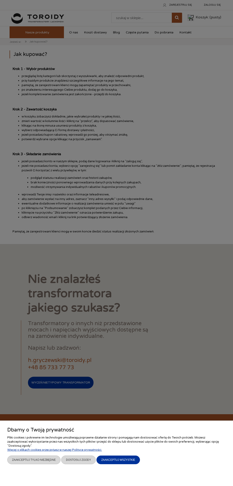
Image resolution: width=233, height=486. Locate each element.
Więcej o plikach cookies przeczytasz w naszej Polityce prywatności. (54, 450)
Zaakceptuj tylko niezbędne (34, 459)
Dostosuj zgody (78, 459)
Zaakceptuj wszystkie (118, 459)
